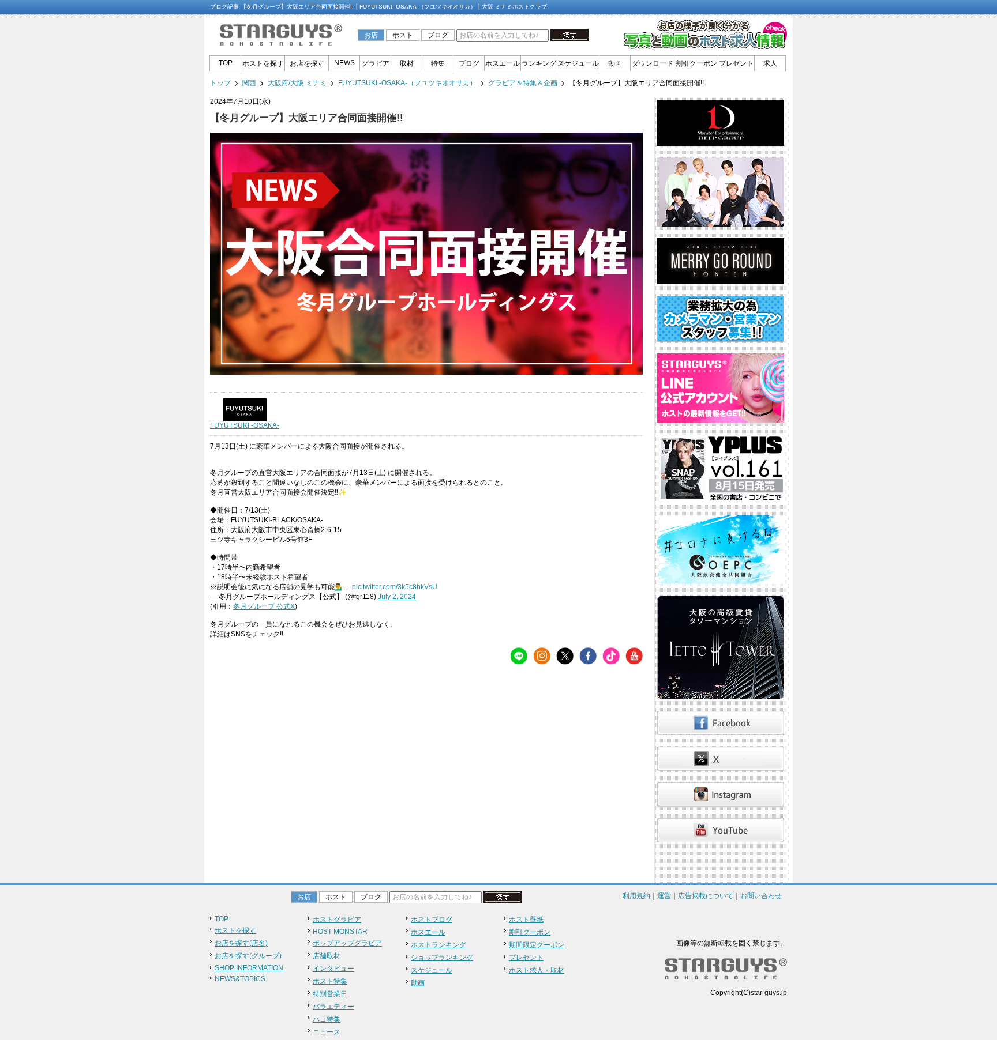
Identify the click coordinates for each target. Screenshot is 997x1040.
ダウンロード (652, 63)
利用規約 (636, 896)
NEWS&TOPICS (240, 979)
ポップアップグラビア (347, 943)
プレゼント (736, 63)
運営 (664, 896)
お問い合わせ (761, 896)
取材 (407, 63)
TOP (226, 63)
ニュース (326, 1032)
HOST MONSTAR (340, 932)
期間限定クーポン (536, 945)
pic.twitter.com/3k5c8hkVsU (394, 587)
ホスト (402, 35)
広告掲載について (705, 896)
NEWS (344, 63)
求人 (770, 63)
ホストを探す (263, 63)
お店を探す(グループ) (248, 956)
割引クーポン (696, 63)
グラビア (375, 63)
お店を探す (307, 63)
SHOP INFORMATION (249, 968)
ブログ (438, 35)
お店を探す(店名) (241, 943)
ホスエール (502, 63)
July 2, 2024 (397, 597)
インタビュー (333, 968)
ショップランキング (442, 958)
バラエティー (333, 1007)
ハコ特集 (326, 1019)
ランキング (539, 63)
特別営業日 (330, 994)
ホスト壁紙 (526, 919)
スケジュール (578, 63)
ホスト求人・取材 (536, 970)
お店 (371, 35)
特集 (438, 63)
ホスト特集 (330, 981)
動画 (615, 63)
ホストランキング (438, 945)
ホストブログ (431, 919)
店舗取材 (326, 956)
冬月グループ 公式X (264, 606)
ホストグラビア (337, 919)
